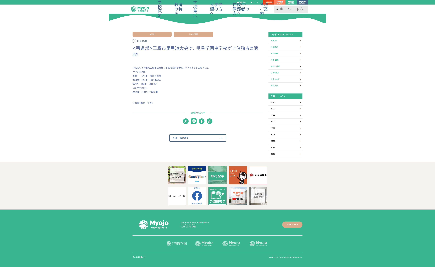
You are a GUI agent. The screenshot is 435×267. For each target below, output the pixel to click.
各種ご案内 (264, 9)
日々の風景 (275, 73)
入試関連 (274, 47)
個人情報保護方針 (139, 257)
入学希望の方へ (216, 9)
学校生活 (195, 9)
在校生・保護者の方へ (240, 9)
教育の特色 (178, 9)
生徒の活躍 (275, 66)
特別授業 (274, 86)
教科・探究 (275, 53)
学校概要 (159, 9)
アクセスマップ (292, 225)
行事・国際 (275, 60)
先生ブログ (275, 79)
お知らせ (274, 40)
